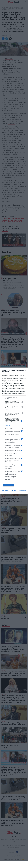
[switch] (22, 402)
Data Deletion (5, 490)
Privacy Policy (22, 490)
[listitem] (14, 398)
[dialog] (14, 431)
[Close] (24, 370)
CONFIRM (8, 485)
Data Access (14, 490)
